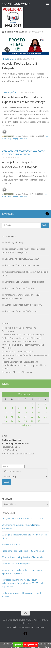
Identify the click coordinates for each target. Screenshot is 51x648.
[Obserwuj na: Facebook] (47, 214)
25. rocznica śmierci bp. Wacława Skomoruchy (22, 557)
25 (5, 421)
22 (32, 417)
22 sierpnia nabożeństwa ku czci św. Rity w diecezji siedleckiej (24, 536)
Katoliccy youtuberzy (14, 242)
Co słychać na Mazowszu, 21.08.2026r (22, 258)
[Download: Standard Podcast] (7, 136)
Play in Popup (13, 138)
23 (39, 417)
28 (25, 421)
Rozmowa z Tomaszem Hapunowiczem (22, 265)
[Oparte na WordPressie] (15, 627)
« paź (22, 425)
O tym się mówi (9, 92)
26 (12, 421)
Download (23, 138)
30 (39, 421)
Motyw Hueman (38, 627)
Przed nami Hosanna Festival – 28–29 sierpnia (23, 550)
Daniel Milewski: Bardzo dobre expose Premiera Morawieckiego (23, 99)
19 (12, 417)
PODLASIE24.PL (8, 512)
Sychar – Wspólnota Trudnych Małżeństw (23, 304)
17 (45, 412)
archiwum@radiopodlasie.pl (21, 453)
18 (5, 417)
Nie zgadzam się (30, 644)
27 (19, 421)
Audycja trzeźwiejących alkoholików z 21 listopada (19, 164)
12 (12, 412)
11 (5, 412)
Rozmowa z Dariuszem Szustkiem (20, 288)
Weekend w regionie (11, 544)
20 (19, 417)
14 (25, 412)
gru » (28, 425)
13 (19, 412)
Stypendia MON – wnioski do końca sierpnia (24, 281)
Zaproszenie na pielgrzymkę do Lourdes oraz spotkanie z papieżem (22, 571)
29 (32, 421)
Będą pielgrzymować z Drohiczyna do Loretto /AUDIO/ (22, 594)
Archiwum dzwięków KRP (16, 3)
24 (45, 417)
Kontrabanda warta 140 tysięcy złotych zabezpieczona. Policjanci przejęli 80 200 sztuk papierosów (22, 583)
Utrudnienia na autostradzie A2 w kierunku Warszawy (21, 526)
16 (39, 412)
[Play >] (4, 131)
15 (32, 412)
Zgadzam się (19, 644)
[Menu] (47, 3)
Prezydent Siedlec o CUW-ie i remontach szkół (22, 518)
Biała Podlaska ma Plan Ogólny (15, 563)
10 (45, 408)
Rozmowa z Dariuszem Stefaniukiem (21, 311)
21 (25, 417)
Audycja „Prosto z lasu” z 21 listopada (20, 66)
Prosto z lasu (9, 58)
